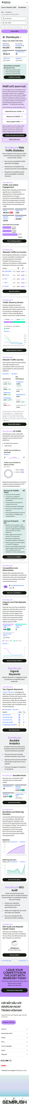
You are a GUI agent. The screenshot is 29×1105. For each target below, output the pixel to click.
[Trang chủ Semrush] (6, 3)
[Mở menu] (27, 2)
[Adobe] (3, 1065)
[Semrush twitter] (11, 1060)
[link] (8, 7)
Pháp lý (3, 1050)
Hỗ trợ (3, 1042)
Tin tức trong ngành (6, 1046)
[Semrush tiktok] (5, 1060)
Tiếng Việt (4, 1054)
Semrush (3, 1029)
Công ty (3, 1037)
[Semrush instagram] (3, 1060)
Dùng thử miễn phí (8, 1022)
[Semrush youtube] (7, 1060)
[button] (18, 14)
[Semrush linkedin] (1, 1060)
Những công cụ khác (6, 1033)
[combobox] (12, 27)
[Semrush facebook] (9, 1060)
